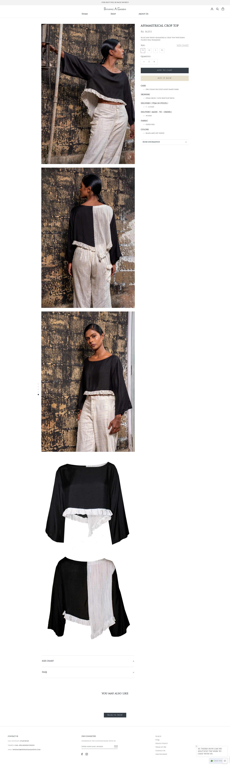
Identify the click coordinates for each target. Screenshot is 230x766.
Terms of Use (160, 747)
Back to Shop (115, 715)
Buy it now (165, 78)
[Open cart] (223, 8)
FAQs (44, 672)
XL (162, 50)
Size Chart (48, 661)
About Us (143, 14)
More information (151, 142)
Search (158, 736)
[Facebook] (82, 754)
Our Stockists (161, 754)
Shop (113, 14)
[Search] (217, 9)
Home (85, 14)
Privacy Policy (161, 743)
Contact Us (160, 750)
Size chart (183, 46)
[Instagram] (87, 754)
